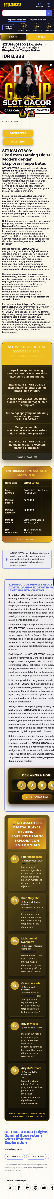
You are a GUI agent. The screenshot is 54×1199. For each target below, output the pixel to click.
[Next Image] (51, 87)
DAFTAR (40, 37)
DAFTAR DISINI (18, 133)
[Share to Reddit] (44, 1187)
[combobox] (24, 13)
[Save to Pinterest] (35, 1187)
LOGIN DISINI (18, 141)
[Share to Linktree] (27, 1187)
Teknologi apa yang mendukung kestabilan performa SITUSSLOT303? (27, 416)
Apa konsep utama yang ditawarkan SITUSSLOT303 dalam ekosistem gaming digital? (27, 373)
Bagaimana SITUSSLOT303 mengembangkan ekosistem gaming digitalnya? (27, 444)
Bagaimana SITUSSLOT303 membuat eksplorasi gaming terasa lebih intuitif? (27, 387)
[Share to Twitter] (10, 1187)
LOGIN (13, 37)
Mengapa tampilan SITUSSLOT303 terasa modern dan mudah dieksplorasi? (27, 430)
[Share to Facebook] (18, 1187)
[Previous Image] (2, 87)
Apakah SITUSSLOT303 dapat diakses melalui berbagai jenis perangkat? (27, 402)
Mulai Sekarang (37, 797)
